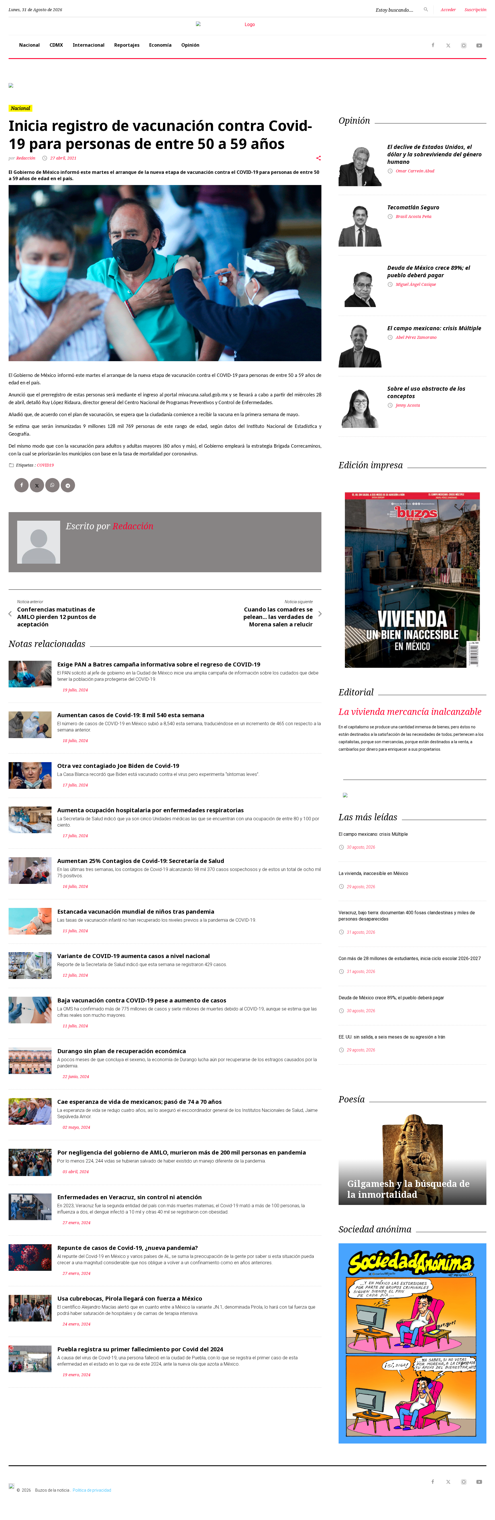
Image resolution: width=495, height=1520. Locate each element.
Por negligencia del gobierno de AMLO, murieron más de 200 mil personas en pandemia (181, 1152)
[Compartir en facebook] (21, 485)
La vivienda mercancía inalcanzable (410, 711)
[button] (44, 85)
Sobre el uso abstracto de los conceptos (426, 392)
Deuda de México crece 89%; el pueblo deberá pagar (428, 271)
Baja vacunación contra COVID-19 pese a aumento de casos (141, 1000)
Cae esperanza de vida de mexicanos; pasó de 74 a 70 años (139, 1102)
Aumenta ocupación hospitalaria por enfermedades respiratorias (150, 810)
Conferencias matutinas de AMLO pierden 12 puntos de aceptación (56, 616)
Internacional (89, 45)
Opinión (190, 45)
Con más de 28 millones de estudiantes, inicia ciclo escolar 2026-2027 (410, 958)
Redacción (26, 158)
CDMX (56, 45)
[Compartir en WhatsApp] (52, 485)
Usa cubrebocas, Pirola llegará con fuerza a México (129, 1298)
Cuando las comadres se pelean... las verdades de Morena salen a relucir (278, 616)
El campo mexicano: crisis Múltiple (434, 328)
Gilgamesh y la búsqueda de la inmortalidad (408, 1189)
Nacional (29, 45)
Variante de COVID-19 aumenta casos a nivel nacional (133, 956)
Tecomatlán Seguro (413, 207)
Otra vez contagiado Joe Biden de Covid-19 (118, 766)
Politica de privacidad (92, 1490)
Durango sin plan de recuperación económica (121, 1051)
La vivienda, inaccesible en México (373, 873)
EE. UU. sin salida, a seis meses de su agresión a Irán (392, 1037)
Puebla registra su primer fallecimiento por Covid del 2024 (140, 1349)
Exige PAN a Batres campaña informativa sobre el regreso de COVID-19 (158, 664)
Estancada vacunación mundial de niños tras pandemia (135, 911)
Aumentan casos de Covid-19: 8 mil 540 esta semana (130, 715)
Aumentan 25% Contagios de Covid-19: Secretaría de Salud (140, 861)
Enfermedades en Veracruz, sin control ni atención (129, 1197)
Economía (160, 45)
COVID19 (45, 465)
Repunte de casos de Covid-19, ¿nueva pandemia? (127, 1248)
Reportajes (127, 45)
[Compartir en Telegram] (68, 485)
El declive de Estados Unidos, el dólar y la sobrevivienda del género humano (434, 154)
